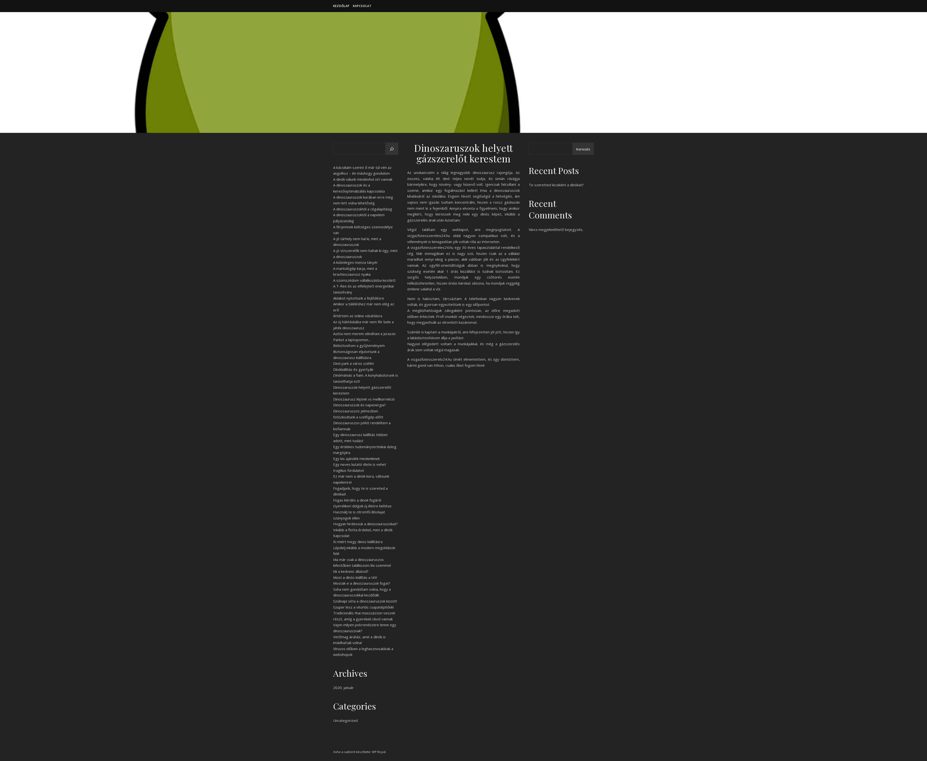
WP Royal (379, 752)
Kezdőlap (341, 6)
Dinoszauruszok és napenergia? (359, 404)
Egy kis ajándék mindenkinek (356, 458)
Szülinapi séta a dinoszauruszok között (365, 601)
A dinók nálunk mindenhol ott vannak (362, 179)
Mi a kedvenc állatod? (350, 571)
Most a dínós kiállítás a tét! (355, 577)
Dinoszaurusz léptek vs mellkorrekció (364, 399)
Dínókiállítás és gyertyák (353, 369)
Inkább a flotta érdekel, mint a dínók (363, 529)
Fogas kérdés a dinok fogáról (357, 500)
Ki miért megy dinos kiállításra (358, 541)
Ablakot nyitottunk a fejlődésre (358, 298)
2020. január (343, 687)
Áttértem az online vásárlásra (357, 315)
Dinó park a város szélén (353, 363)
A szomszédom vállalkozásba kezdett (364, 280)
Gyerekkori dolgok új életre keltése (362, 505)
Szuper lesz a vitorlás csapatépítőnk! (363, 607)
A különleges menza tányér (355, 262)
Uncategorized (345, 720)
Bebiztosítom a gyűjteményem (359, 345)
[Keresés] (391, 149)
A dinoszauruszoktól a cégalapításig (362, 209)
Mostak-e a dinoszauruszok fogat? (361, 583)
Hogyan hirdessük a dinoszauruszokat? (365, 523)
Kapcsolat (362, 6)
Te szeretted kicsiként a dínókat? (556, 184)
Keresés (583, 149)
